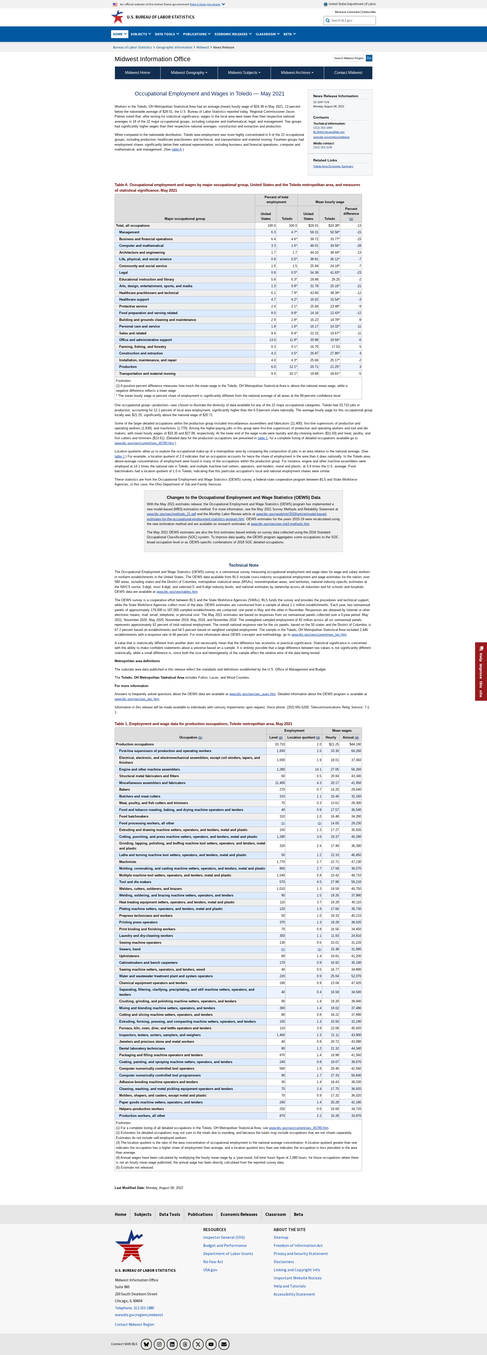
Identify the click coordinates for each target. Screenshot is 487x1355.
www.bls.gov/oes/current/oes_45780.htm (144, 443)
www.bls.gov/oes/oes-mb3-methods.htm (280, 524)
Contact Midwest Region (134, 1324)
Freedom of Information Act (298, 1245)
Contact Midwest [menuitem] (348, 72)
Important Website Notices (298, 1277)
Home (120, 1214)
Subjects (142, 1214)
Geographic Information (174, 47)
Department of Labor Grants (228, 1253)
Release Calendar (347, 12)
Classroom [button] (266, 34)
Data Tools (169, 1214)
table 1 (263, 438)
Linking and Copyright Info (297, 1269)
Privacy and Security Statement (301, 1253)
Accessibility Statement (294, 1294)
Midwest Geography (187, 72)
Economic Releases (239, 1214)
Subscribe (369, 12)
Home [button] (118, 34)
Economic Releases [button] (231, 34)
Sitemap (281, 1237)
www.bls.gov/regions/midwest (331, 137)
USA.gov (210, 1269)
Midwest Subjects (242, 72)
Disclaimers (284, 1261)
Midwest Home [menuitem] (137, 72)
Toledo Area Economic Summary (333, 166)
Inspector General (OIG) (224, 1237)
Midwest (203, 47)
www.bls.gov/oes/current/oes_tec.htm (318, 634)
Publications (200, 1214)
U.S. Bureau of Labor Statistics (161, 17)
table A (177, 149)
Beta (298, 1214)
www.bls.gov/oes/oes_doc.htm (137, 699)
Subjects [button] (139, 34)
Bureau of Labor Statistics (132, 47)
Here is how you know (205, 4)
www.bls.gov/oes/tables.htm (177, 592)
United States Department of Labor (352, 4)
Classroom (275, 1214)
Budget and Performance (225, 1245)
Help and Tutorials (290, 1285)
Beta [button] (288, 34)
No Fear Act (213, 1261)
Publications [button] (195, 34)
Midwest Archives (295, 72)
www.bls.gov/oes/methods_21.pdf (171, 514)
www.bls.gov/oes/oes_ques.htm (252, 694)
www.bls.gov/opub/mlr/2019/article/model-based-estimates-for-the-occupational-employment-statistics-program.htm (237, 516)
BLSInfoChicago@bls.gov (329, 132)
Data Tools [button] (165, 34)
